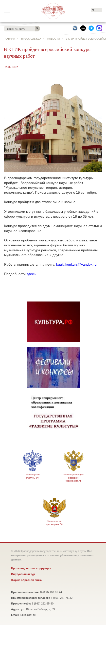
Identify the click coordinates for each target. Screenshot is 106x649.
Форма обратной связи (26, 580)
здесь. (31, 274)
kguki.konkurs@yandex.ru (76, 264)
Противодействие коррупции (31, 568)
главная (9, 38)
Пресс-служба (31, 38)
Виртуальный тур (23, 574)
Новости (53, 38)
